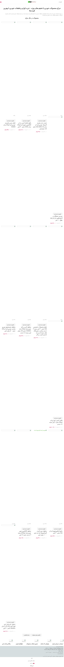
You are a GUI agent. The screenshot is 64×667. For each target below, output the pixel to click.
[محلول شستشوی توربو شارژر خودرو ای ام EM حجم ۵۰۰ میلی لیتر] (8, 272)
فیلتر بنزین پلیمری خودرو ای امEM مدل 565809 (9, 125)
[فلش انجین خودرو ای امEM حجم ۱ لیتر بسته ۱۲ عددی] (55, 272)
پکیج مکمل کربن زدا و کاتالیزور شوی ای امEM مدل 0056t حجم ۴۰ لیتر (24, 125)
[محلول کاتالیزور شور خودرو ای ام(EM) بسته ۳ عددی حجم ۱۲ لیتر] (24, 476)
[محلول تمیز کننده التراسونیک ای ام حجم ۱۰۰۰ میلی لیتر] (40, 476)
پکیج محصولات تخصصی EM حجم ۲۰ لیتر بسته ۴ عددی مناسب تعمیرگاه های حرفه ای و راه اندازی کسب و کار (40, 330)
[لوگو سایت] (32, 1)
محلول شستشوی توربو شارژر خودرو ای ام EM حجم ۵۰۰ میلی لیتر (8, 329)
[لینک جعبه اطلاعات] (57, 642)
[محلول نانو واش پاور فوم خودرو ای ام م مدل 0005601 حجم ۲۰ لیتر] (8, 476)
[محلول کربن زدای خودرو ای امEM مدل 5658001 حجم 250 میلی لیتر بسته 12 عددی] (24, 272)
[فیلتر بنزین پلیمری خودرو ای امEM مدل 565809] (8, 68)
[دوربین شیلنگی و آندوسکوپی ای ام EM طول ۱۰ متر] (55, 68)
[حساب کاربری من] (3, 2)
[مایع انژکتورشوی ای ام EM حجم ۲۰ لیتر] (55, 476)
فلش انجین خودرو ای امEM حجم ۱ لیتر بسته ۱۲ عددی (55, 422)
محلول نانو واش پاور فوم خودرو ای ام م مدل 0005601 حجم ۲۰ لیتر (8, 626)
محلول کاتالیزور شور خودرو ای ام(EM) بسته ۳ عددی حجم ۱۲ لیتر (24, 533)
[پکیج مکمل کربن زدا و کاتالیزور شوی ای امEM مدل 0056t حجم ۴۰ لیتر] (24, 68)
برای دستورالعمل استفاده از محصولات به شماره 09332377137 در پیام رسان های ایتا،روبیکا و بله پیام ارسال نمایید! (53, 649)
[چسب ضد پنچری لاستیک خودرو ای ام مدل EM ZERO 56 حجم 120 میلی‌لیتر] (40, 68)
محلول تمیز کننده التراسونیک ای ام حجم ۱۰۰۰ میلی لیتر (40, 533)
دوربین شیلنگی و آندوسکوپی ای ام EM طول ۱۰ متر (56, 218)
